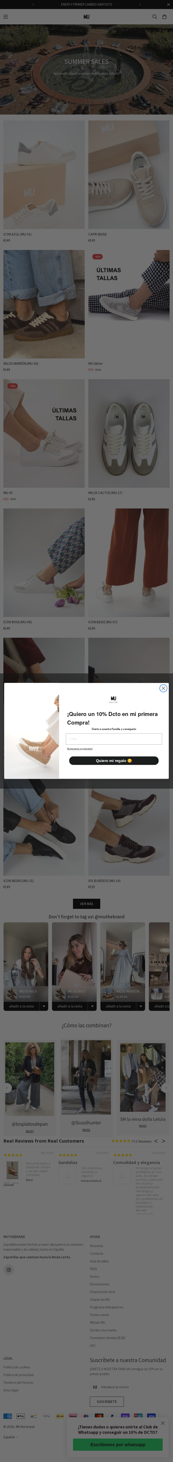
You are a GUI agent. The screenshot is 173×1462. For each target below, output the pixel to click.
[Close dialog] (163, 688)
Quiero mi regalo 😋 (114, 761)
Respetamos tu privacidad (79, 749)
